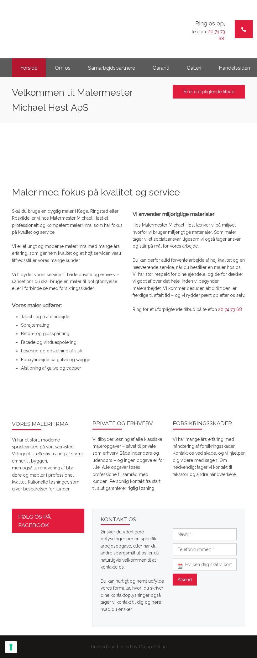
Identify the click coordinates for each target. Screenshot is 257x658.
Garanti (161, 68)
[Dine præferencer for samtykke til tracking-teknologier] (11, 647)
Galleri (194, 68)
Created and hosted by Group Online (128, 646)
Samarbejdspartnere (111, 68)
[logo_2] (53, 20)
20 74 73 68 (230, 309)
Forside (28, 68)
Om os (63, 68)
